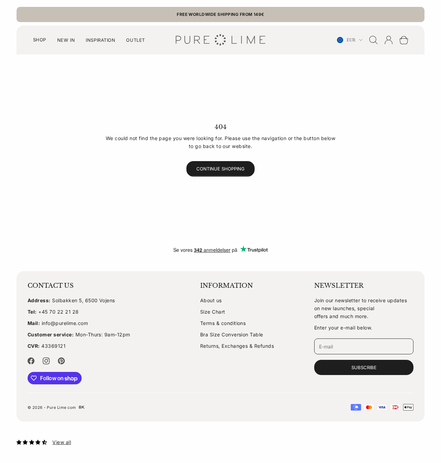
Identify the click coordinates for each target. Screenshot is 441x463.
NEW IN (66, 40)
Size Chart (212, 312)
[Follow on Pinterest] (61, 361)
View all (61, 442)
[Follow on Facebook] (31, 361)
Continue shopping (220, 168)
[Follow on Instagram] (46, 361)
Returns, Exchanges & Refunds (237, 346)
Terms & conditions (223, 323)
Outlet (135, 40)
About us (211, 300)
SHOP (39, 39)
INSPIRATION (100, 40)
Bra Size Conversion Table (231, 334)
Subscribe (364, 367)
